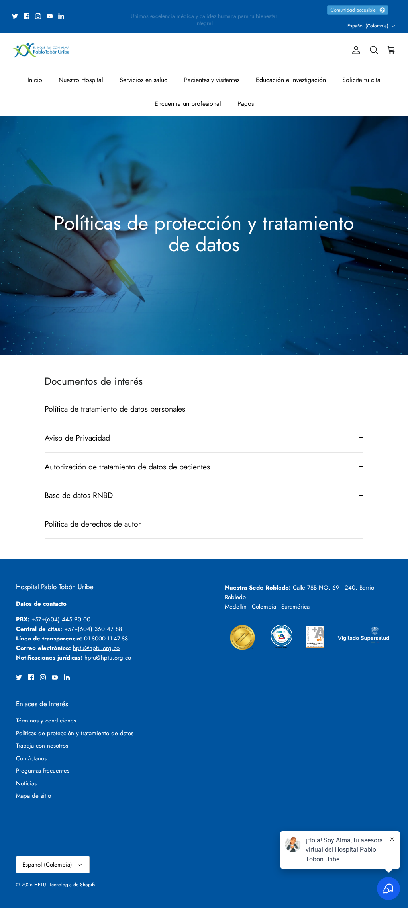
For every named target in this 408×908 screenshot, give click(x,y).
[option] (204, 235)
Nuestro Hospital (81, 79)
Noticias (26, 783)
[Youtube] (50, 16)
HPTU (40, 884)
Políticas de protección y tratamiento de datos (74, 733)
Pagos (245, 103)
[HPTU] (41, 50)
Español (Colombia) (367, 25)
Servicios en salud (144, 79)
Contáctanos (31, 758)
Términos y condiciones (46, 720)
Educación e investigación (291, 79)
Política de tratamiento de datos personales (115, 408)
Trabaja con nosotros (42, 745)
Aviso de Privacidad (77, 437)
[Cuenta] (354, 50)
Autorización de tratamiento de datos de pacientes (127, 466)
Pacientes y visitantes (211, 79)
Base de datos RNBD (79, 495)
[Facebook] (26, 16)
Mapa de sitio (33, 795)
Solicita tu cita (361, 79)
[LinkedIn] (61, 16)
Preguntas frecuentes (42, 770)
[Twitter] (15, 16)
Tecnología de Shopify (72, 884)
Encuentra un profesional (188, 103)
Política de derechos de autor (93, 523)
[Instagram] (38, 16)
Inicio (34, 79)
